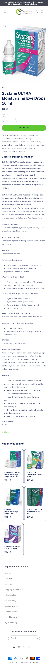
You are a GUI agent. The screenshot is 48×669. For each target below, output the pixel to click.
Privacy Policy (10, 595)
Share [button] (6, 432)
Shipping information (13, 590)
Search (8, 573)
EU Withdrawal (11, 617)
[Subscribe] (37, 638)
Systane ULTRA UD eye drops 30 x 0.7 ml (35, 511)
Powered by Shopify (31, 662)
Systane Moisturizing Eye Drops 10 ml (11, 511)
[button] (5, 11)
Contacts (8, 579)
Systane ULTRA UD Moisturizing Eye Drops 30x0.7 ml (12, 475)
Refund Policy (10, 601)
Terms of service (11, 612)
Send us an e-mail (12, 606)
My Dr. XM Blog (11, 623)
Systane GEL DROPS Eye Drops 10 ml (34, 475)
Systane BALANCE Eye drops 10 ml (12, 547)
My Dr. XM (20, 662)
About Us (8, 584)
